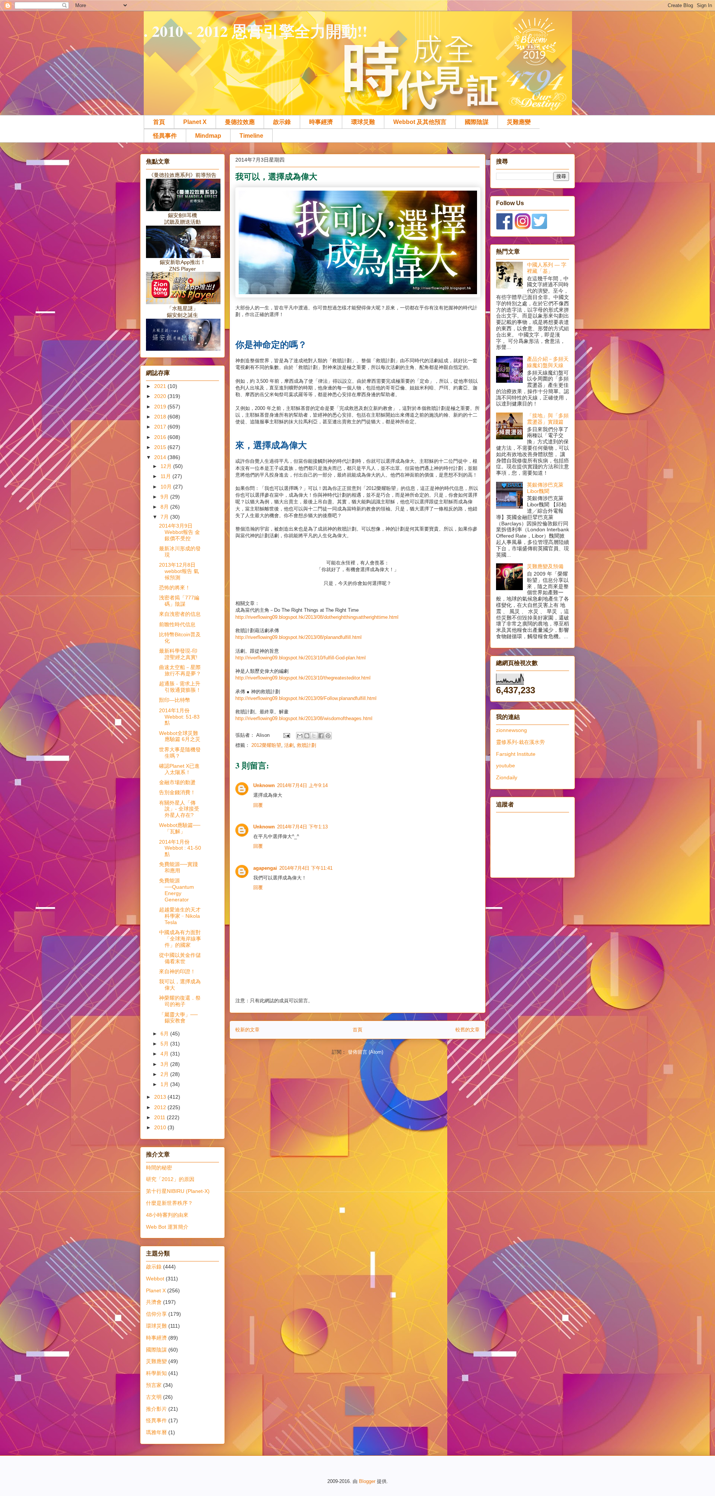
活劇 (289, 745)
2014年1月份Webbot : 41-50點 (180, 848)
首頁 (159, 122)
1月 (165, 1084)
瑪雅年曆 (156, 1432)
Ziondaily (506, 777)
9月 (165, 497)
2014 (161, 457)
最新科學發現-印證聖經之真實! (178, 654)
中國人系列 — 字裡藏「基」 (546, 268)
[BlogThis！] (307, 735)
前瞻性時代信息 (177, 624)
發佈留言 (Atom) (365, 1052)
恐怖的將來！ (174, 588)
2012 (161, 1107)
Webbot (155, 1279)
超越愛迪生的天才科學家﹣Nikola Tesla (180, 916)
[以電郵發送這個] (300, 735)
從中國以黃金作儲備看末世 (180, 958)
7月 (165, 517)
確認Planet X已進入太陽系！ (179, 769)
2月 (165, 1074)
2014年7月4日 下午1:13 (302, 827)
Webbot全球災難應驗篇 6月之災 (179, 736)
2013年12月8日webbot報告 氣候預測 (179, 571)
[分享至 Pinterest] (328, 735)
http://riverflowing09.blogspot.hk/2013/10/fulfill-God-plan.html (300, 658)
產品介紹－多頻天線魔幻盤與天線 (548, 362)
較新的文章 (247, 1029)
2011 (160, 1117)
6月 (165, 1034)
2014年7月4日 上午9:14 (302, 785)
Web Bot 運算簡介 (167, 1227)
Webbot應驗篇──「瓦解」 (179, 828)
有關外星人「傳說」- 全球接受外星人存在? (179, 809)
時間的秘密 (159, 1168)
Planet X (195, 122)
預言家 (154, 1385)
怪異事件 (165, 136)
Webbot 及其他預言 (420, 122)
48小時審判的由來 (167, 1215)
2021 (161, 386)
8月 (165, 507)
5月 (165, 1044)
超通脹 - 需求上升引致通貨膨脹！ (180, 687)
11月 (166, 476)
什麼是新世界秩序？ (169, 1203)
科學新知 (156, 1373)
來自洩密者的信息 (180, 614)
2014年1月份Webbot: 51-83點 (179, 716)
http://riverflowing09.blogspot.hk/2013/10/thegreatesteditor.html (303, 678)
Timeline (251, 136)
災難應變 (519, 122)
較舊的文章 (467, 1029)
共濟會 (154, 1302)
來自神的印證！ (177, 971)
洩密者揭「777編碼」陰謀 (179, 601)
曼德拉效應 (240, 122)
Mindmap (208, 136)
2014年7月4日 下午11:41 (306, 868)
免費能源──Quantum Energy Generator (176, 890)
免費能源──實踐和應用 (178, 867)
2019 (161, 407)
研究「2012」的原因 (170, 1179)
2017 (161, 427)
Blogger (367, 1481)
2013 (161, 1097)
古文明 (154, 1397)
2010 (161, 1127)
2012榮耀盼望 (266, 745)
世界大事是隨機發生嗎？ (180, 753)
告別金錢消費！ (177, 792)
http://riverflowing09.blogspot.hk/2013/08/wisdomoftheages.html (303, 718)
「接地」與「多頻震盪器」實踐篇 (548, 419)
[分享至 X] (314, 735)
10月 (167, 487)
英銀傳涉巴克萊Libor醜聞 (545, 488)
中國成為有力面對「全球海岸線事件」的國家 (180, 938)
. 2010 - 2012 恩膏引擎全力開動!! (256, 30)
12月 (167, 466)
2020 (161, 396)
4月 (165, 1054)
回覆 (258, 805)
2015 (161, 447)
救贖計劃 (306, 745)
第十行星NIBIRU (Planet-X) (178, 1191)
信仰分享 (156, 1314)
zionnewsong (511, 730)
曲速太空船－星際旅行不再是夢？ (180, 670)
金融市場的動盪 (177, 782)
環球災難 (363, 122)
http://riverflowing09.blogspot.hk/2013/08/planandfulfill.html (298, 637)
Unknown (264, 785)
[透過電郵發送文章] (286, 735)
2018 (161, 417)
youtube (505, 765)
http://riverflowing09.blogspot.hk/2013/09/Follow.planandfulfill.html (305, 698)
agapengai (265, 868)
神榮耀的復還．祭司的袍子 (180, 1001)
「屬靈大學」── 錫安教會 (178, 1018)
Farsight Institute (516, 754)
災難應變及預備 (545, 566)
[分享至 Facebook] (321, 735)
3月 (165, 1064)
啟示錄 (282, 122)
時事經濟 (321, 122)
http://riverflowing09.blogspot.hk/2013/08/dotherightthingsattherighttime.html (316, 617)
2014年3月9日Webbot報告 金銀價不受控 (179, 532)
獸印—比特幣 (174, 700)
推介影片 (156, 1409)
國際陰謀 (477, 122)
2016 (161, 437)
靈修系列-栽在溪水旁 (520, 742)
